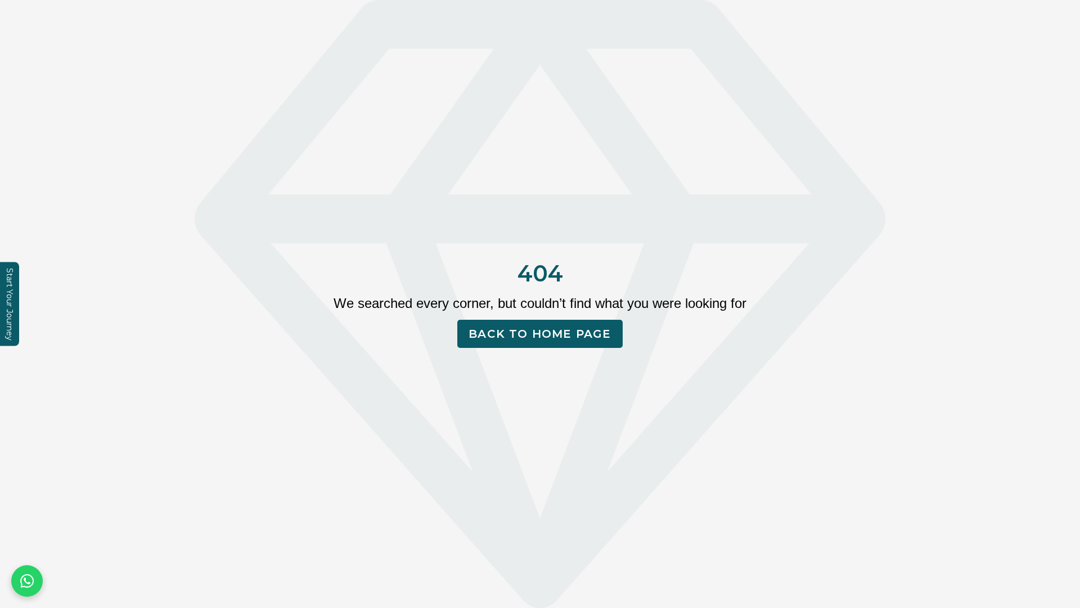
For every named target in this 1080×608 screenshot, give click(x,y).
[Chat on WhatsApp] (27, 581)
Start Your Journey (9, 304)
